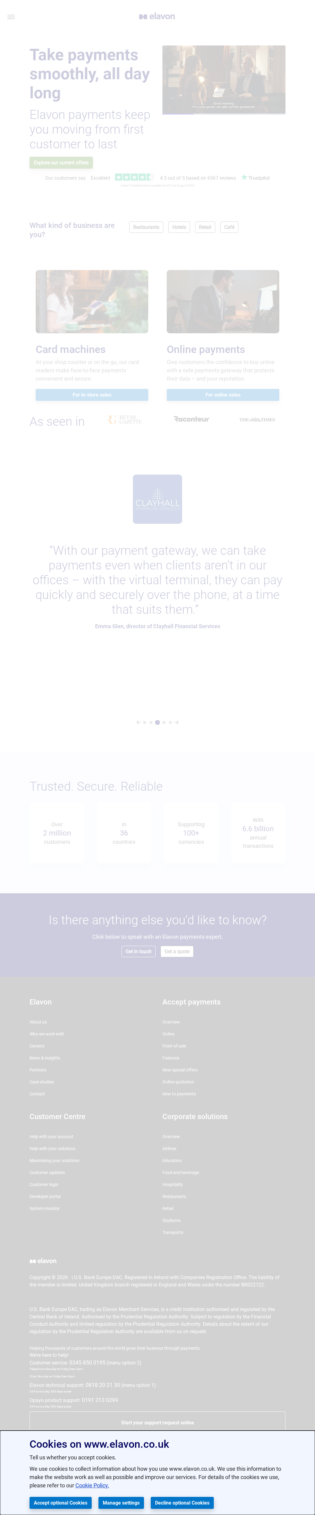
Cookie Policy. (92, 1485)
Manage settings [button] (121, 1503)
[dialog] (157, 1473)
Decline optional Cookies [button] (182, 1503)
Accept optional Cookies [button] (60, 1503)
